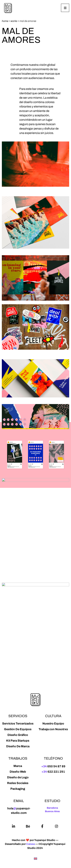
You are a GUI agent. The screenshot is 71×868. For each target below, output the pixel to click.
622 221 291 (53, 771)
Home (5, 21)
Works (14, 21)
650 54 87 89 (53, 766)
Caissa (30, 843)
